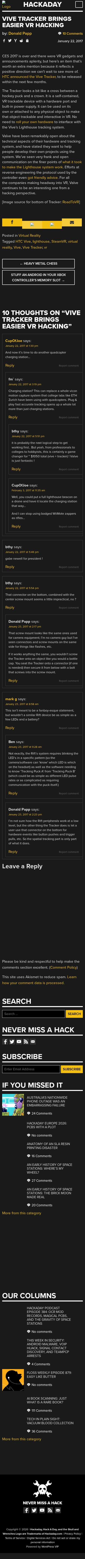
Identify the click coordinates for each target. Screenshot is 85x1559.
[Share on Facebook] (4, 40)
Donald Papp (20, 33)
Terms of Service (15, 1538)
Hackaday (42, 4)
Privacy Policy (72, 1533)
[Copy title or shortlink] (27, 41)
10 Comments (72, 34)
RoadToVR (70, 202)
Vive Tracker (32, 247)
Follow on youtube (19, 1042)
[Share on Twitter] (10, 40)
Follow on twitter (12, 1042)
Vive (17, 247)
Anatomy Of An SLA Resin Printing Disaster (48, 1146)
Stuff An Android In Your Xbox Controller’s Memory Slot (38, 277)
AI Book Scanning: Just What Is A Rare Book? (47, 1400)
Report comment (69, 365)
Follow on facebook (5, 1042)
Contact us (33, 1042)
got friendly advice (43, 177)
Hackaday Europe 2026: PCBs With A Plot (47, 1125)
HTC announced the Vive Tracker (29, 77)
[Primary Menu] (79, 4)
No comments (41, 1135)
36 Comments (41, 1431)
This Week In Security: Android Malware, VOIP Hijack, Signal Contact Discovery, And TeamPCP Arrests (48, 1348)
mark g (11, 699)
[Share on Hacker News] (16, 40)
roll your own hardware (34, 122)
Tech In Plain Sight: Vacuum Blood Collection (50, 1421)
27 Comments (41, 1181)
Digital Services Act (38, 1538)
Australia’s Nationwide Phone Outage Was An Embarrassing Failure (47, 1101)
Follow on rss (26, 1042)
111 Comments (41, 1411)
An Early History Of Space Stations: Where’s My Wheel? (49, 1169)
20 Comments (41, 1205)
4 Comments (40, 1364)
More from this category (21, 1213)
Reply (9, 365)
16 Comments (41, 1156)
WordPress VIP (50, 1546)
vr (45, 247)
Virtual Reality (30, 235)
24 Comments (41, 1113)
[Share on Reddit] (21, 40)
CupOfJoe (13, 341)
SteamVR (58, 241)
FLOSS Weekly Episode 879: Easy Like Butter (49, 1375)
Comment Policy (63, 967)
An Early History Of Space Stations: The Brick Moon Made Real (49, 1193)
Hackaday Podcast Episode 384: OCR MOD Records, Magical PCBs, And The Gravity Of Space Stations (49, 1316)
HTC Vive (23, 241)
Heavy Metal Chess (38, 263)
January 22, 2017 (70, 41)
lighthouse (41, 241)
